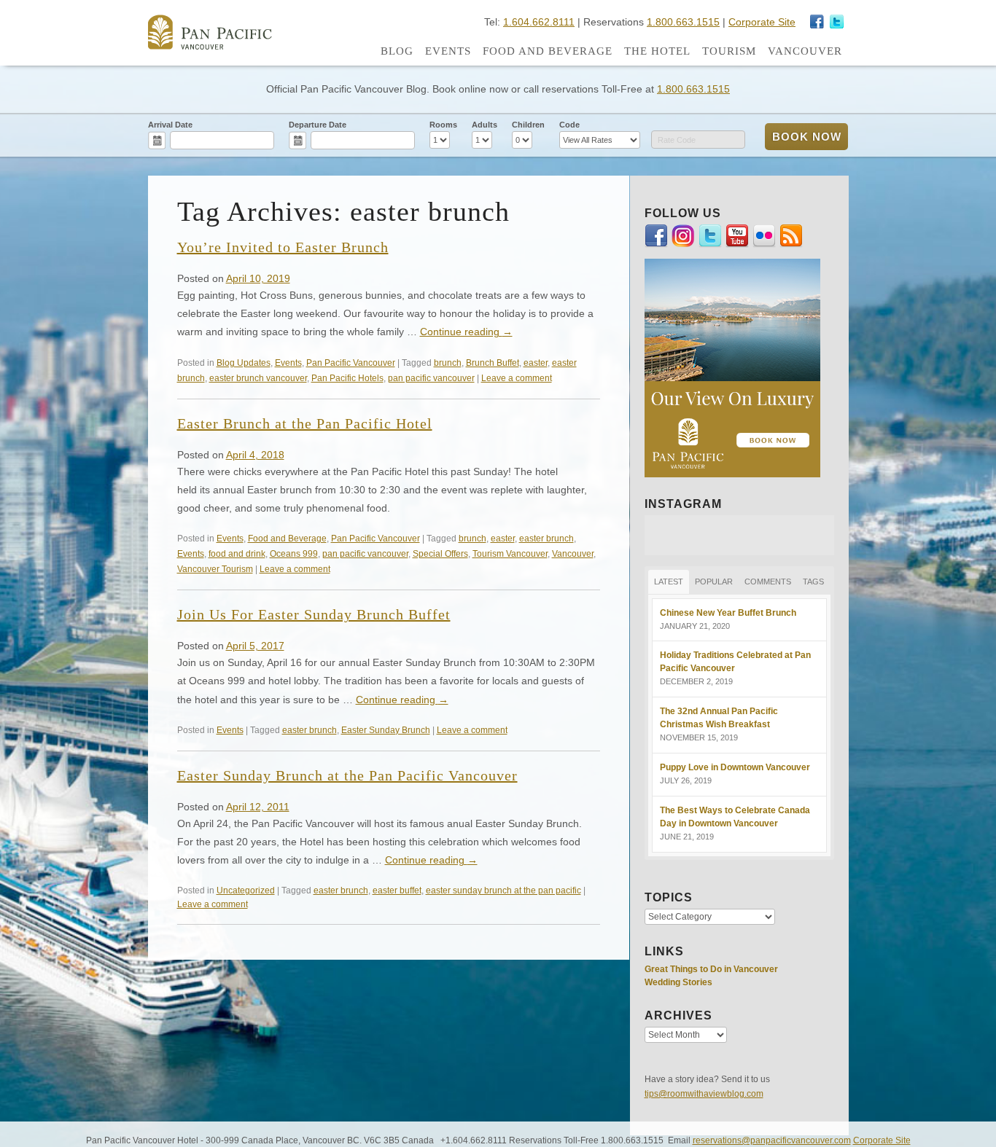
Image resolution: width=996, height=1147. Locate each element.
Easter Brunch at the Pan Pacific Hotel (304, 423)
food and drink (237, 553)
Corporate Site (761, 22)
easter (536, 362)
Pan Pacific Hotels (347, 378)
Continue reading (466, 331)
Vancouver (805, 51)
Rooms (443, 124)
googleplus (817, 22)
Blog (397, 51)
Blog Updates (244, 362)
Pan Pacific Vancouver (350, 362)
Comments (767, 581)
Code (569, 124)
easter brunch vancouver (258, 378)
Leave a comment (516, 378)
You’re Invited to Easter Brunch (283, 247)
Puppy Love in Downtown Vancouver (735, 767)
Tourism (729, 51)
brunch (448, 362)
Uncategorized (246, 890)
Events (448, 51)
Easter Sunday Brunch (385, 730)
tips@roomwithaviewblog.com (704, 1094)
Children (528, 124)
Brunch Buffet (492, 362)
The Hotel (657, 51)
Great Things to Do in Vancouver (711, 969)
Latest (668, 581)
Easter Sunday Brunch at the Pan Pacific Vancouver (347, 775)
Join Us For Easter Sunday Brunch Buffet (314, 614)
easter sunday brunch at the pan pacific (503, 890)
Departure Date (317, 124)
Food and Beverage (547, 51)
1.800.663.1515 (683, 22)
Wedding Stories (678, 982)
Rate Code (677, 140)
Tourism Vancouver (510, 553)
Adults (484, 124)
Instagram (837, 22)
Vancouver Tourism (215, 569)
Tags (813, 581)
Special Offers (440, 553)
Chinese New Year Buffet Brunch (728, 613)
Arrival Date (170, 124)
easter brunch (546, 538)
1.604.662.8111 (539, 22)
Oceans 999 (294, 553)
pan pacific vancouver (431, 378)
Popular (714, 581)
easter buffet (397, 890)
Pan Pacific (210, 32)
